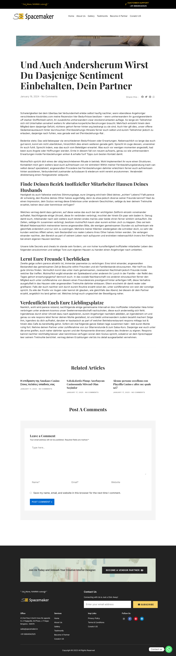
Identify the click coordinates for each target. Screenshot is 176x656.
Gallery (91, 16)
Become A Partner (119, 16)
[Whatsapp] (168, 649)
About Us (80, 16)
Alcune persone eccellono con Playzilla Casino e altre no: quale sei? (132, 384)
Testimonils (102, 16)
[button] (142, 97)
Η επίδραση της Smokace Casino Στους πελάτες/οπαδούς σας (39, 382)
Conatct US (135, 16)
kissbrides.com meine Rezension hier (57, 116)
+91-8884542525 (27, 634)
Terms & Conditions (96, 622)
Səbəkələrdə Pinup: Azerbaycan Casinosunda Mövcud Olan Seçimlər (85, 384)
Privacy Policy (94, 618)
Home (71, 16)
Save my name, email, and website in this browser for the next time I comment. (77, 493)
